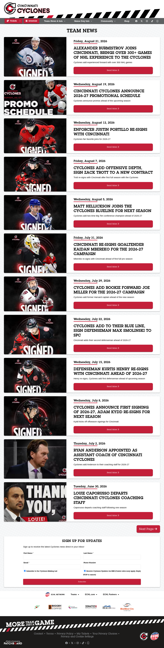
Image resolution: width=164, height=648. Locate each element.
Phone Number (90, 563)
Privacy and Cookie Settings (77, 636)
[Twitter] (141, 21)
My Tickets (83, 633)
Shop (126, 21)
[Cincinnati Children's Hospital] (73, 607)
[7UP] (37, 607)
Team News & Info (53, 21)
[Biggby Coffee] (55, 607)
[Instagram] (146, 21)
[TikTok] (152, 21)
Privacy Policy (65, 633)
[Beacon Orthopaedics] (109, 607)
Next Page (147, 529)
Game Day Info (81, 21)
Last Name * (89, 553)
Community (107, 21)
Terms (50, 633)
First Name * (28, 553)
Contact (38, 633)
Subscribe (82, 582)
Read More (112, 70)
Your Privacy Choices (104, 633)
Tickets (13, 21)
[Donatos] (91, 607)
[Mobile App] (157, 21)
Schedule (32, 21)
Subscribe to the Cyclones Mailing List (41, 571)
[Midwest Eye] (127, 607)
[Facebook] (136, 21)
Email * (26, 563)
